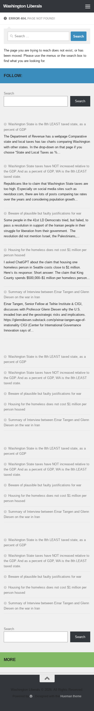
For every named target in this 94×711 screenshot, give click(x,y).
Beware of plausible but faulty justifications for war (44, 213)
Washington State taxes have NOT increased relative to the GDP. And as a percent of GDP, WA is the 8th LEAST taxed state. (46, 171)
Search (9, 93)
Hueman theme (70, 696)
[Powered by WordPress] (31, 696)
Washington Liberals (22, 6)
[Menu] (87, 6)
